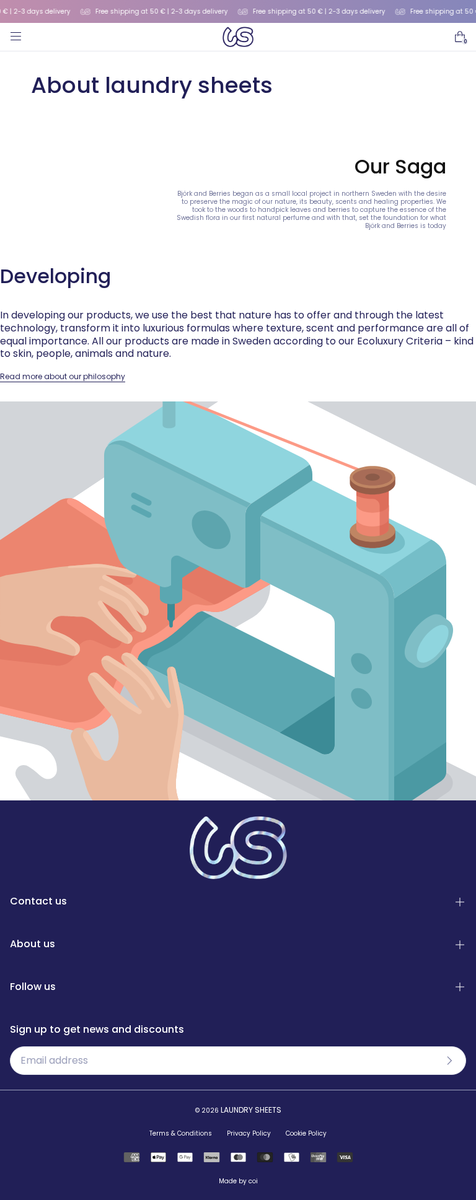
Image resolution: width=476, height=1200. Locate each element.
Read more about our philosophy (62, 376)
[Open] (15, 36)
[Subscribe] (449, 1060)
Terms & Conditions (180, 1133)
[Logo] (238, 37)
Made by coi (238, 1181)
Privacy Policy (249, 1133)
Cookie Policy (306, 1133)
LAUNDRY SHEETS (251, 1110)
